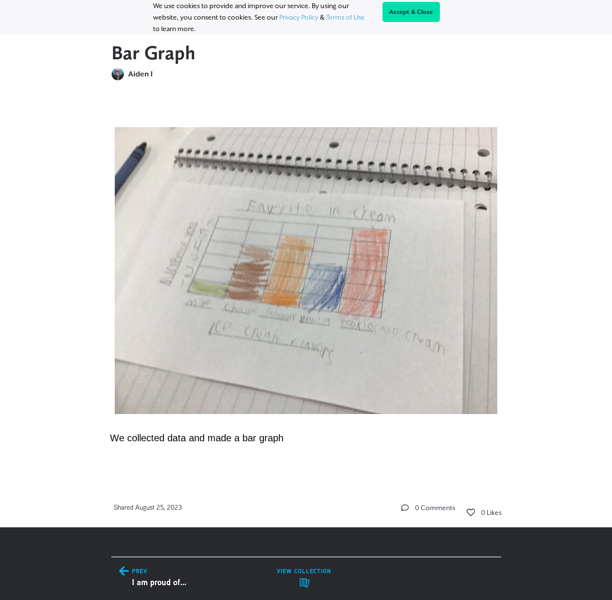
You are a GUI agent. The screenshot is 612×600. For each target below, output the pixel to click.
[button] (405, 508)
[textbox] (306, 280)
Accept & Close (411, 12)
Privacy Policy (298, 17)
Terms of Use (345, 17)
